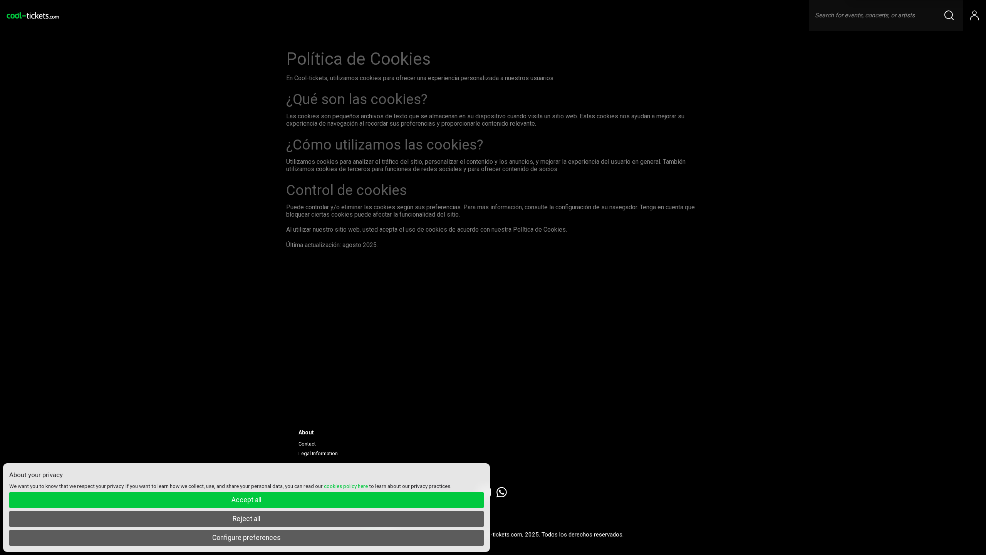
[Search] (953, 15)
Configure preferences (246, 538)
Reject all (246, 519)
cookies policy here (346, 486)
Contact (307, 444)
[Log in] (974, 15)
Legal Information (318, 453)
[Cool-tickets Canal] (33, 15)
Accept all (246, 500)
